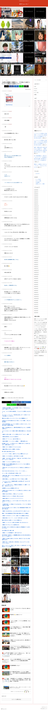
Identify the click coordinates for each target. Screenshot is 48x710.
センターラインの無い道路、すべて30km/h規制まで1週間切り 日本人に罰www (40, 352)
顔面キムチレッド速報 (40, 183)
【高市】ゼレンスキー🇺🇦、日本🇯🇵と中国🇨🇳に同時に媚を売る (40, 348)
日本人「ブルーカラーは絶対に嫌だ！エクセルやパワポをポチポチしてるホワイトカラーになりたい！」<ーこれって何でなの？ (40, 324)
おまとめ (37, 173)
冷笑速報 (37, 182)
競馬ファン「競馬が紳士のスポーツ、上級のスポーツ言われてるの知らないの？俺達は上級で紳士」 (40, 337)
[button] (26, 86)
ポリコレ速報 (38, 180)
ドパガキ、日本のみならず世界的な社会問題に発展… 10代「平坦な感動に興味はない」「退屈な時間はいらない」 (40, 331)
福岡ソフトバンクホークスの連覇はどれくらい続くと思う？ (40, 320)
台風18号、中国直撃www (39, 355)
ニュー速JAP (38, 179)
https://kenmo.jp (9, 104)
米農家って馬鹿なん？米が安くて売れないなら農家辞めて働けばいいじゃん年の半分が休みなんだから (40, 342)
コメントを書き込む (16, 699)
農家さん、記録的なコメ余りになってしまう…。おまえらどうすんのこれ (40, 166)
